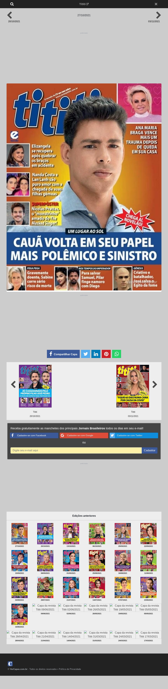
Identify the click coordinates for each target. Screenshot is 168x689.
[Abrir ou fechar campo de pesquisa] (20, 4)
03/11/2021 (154, 21)
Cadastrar (149, 450)
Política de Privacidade (70, 669)
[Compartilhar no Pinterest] (106, 354)
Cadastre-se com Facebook (31, 435)
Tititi (82, 4)
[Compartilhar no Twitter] (85, 354)
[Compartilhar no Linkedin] (95, 354)
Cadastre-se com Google (80, 435)
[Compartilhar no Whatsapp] (116, 354)
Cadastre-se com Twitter (129, 435)
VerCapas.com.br (18, 669)
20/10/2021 (14, 21)
